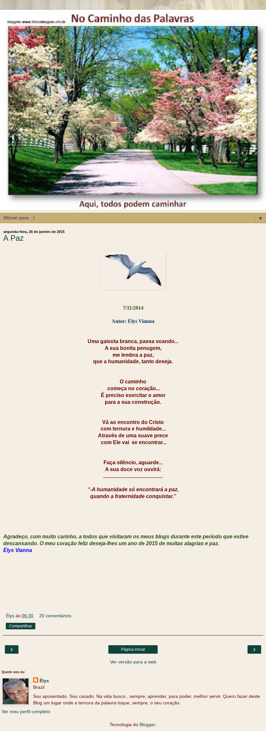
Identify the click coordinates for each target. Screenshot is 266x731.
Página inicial (133, 649)
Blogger (147, 724)
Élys (44, 680)
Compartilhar (20, 626)
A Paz (13, 238)
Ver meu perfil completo (26, 711)
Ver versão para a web (133, 661)
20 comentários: (55, 615)
